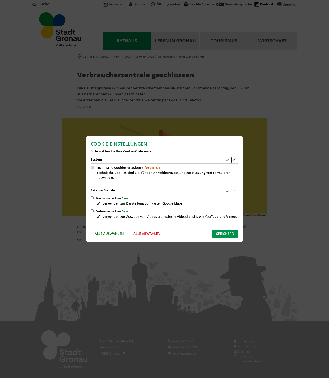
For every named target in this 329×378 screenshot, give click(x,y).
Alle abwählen (146, 233)
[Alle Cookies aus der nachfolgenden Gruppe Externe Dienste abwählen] (235, 190)
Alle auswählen (109, 233)
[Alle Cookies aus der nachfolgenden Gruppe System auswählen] (228, 160)
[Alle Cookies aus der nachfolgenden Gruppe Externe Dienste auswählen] (228, 190)
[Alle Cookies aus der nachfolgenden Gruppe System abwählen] (235, 160)
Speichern (225, 233)
